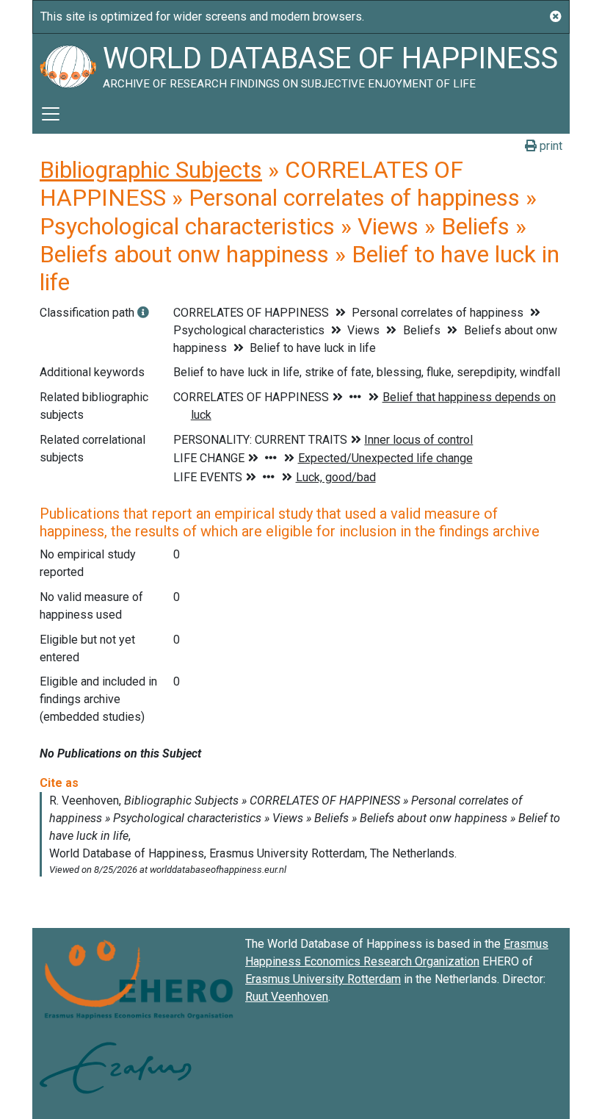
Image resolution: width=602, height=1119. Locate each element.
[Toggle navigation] (51, 114)
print (549, 146)
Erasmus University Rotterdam (323, 979)
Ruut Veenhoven (286, 997)
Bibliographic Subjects (151, 170)
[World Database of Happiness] (67, 64)
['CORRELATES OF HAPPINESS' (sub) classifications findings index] (143, 313)
